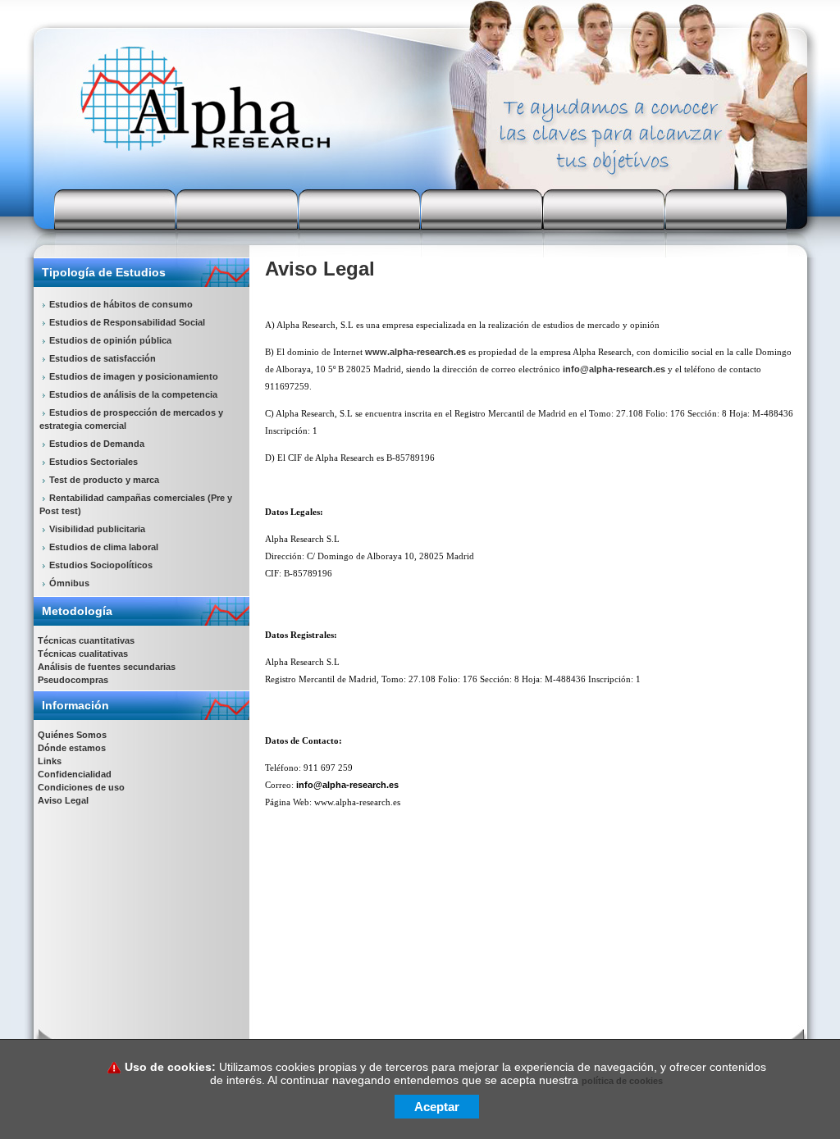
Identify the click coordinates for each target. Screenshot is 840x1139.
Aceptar (436, 1107)
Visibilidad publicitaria (97, 529)
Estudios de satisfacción (102, 358)
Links (50, 761)
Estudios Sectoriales (93, 462)
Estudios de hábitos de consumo (121, 304)
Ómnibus (69, 583)
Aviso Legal (63, 800)
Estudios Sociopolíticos (101, 565)
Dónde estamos (72, 748)
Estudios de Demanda (96, 444)
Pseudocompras (73, 680)
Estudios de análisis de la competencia (133, 394)
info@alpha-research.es (614, 369)
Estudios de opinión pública (110, 340)
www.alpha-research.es (415, 352)
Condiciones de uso (81, 787)
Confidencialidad (75, 774)
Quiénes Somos (72, 735)
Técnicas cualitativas (83, 653)
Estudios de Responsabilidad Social (127, 322)
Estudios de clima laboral (103, 547)
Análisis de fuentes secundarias (107, 667)
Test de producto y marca (104, 480)
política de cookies (622, 1081)
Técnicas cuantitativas (86, 640)
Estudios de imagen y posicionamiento (133, 376)
